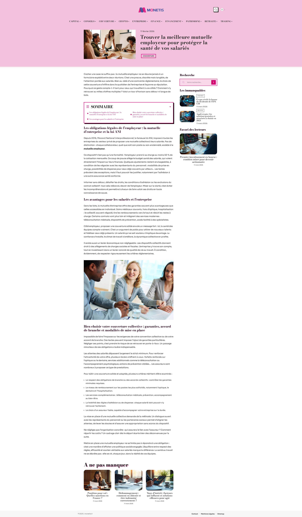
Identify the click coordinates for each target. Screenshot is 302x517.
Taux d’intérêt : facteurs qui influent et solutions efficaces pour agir (159, 495)
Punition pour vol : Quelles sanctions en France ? (98, 495)
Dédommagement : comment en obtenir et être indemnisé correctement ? (129, 496)
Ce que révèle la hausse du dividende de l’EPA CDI (206, 101)
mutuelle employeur (94, 148)
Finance (200, 96)
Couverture (148, 56)
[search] (215, 9)
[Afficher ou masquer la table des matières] (142, 106)
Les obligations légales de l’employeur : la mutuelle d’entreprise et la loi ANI (105, 113)
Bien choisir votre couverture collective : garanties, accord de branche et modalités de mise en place (150, 114)
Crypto (200, 110)
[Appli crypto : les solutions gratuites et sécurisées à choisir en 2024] (187, 116)
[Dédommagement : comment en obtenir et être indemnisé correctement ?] (128, 480)
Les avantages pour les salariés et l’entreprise (106, 119)
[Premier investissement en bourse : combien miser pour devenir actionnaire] (198, 143)
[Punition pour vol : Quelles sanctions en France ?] (97, 480)
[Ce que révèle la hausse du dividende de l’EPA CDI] (187, 100)
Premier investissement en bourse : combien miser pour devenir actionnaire (198, 159)
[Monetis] (151, 9)
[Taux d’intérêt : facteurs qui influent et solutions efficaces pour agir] (159, 480)
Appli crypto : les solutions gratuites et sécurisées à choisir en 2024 (206, 117)
